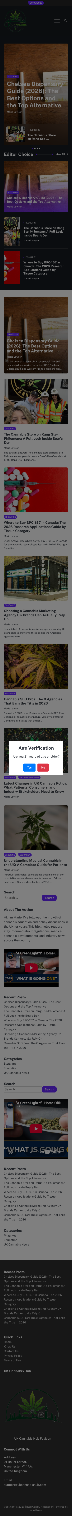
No (43, 767)
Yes (29, 767)
